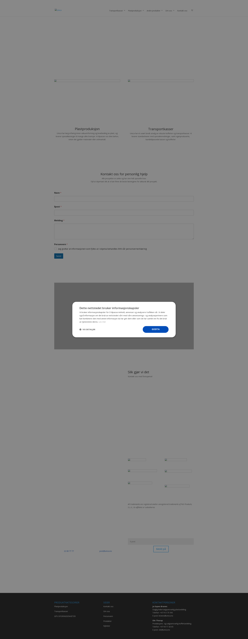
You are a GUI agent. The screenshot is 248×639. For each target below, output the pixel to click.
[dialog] (124, 319)
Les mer (102, 321)
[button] (87, 329)
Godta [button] (156, 329)
